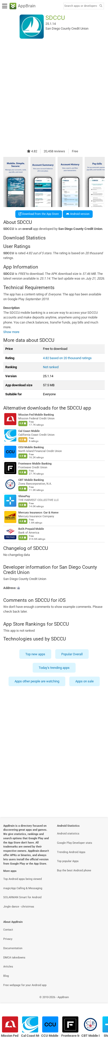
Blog (6, 976)
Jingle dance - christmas (18, 906)
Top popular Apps (68, 861)
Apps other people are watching (37, 681)
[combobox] (81, 6)
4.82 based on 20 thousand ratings (67, 358)
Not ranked (51, 367)
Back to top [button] (98, 1002)
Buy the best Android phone (74, 870)
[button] (54, 588)
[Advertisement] (54, 94)
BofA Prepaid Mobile (31, 529)
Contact (8, 929)
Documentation (12, 948)
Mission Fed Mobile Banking (36, 415)
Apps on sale (84, 681)
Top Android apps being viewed (22, 879)
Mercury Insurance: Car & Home (38, 512)
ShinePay (24, 496)
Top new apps (35, 654)
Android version (79, 214)
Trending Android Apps (71, 852)
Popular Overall (72, 654)
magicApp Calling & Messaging (22, 888)
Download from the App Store (40, 214)
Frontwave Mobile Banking (34, 464)
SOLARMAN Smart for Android (22, 897)
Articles (8, 966)
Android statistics (68, 833)
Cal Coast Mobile (29, 431)
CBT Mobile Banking (31, 480)
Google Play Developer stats (74, 843)
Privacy (7, 939)
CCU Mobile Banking (31, 447)
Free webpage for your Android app (24, 985)
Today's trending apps (54, 668)
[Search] (101, 6)
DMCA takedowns (14, 957)
